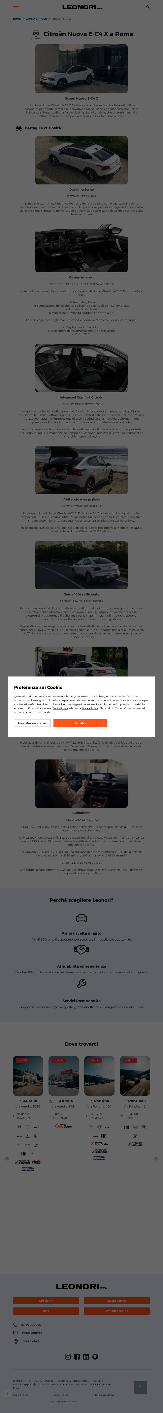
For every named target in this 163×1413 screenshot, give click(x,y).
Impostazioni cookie (32, 723)
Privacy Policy (90, 708)
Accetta (80, 723)
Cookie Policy (60, 708)
